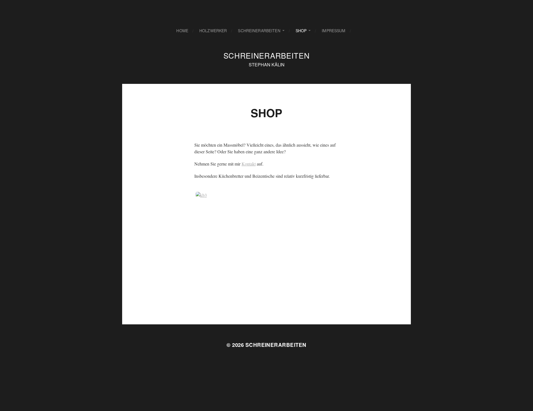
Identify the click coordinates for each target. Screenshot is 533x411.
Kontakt (249, 164)
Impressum (333, 30)
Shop (301, 30)
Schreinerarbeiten (259, 30)
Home (182, 30)
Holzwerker (213, 30)
